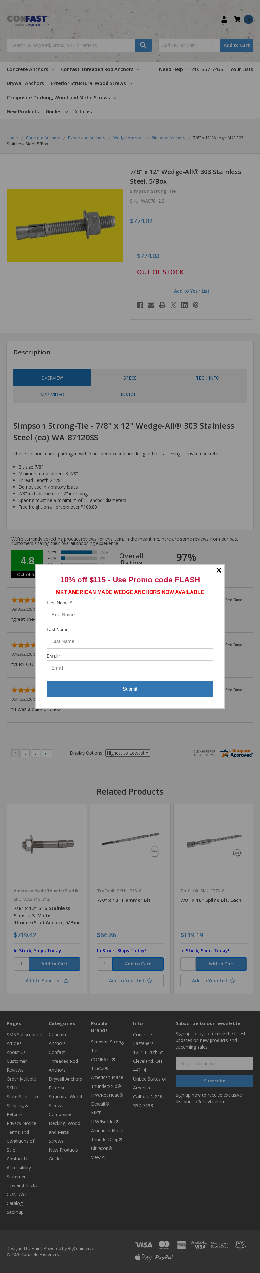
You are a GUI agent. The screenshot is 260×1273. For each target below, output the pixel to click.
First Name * (59, 602)
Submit (130, 689)
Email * (54, 656)
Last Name (57, 629)
